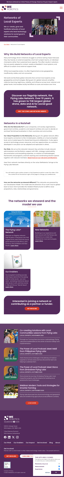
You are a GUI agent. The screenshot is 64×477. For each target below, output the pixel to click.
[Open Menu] (61, 8)
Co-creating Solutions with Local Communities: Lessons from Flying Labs (38, 331)
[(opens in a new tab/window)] (5, 437)
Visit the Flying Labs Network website (32, 111)
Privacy (11, 471)
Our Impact (30, 443)
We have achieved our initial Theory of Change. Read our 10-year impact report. (32, 2)
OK (56, 472)
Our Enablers (18, 443)
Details (47, 472)
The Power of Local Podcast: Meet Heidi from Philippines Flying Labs (38, 350)
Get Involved (32, 309)
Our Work (6, 44)
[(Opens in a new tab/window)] (32, 465)
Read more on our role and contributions (42, 158)
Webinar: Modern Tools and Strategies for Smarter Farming (39, 386)
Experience (38, 469)
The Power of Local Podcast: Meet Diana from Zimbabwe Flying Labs (39, 368)
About (57, 443)
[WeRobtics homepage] (10, 8)
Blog (51, 443)
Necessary (41, 464)
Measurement (39, 466)
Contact (6, 471)
